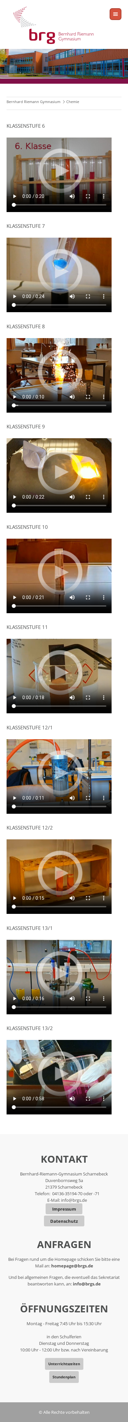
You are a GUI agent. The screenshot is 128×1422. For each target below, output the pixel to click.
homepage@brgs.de (72, 1266)
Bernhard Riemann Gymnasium (33, 101)
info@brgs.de (74, 1200)
